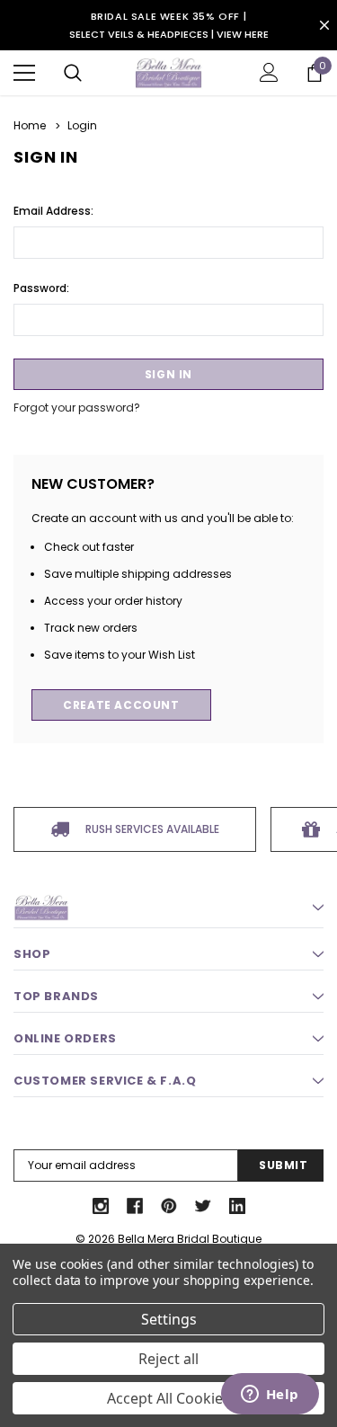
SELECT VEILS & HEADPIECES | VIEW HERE (169, 34)
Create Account (121, 705)
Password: (41, 288)
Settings (169, 1319)
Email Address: (53, 210)
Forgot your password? (76, 407)
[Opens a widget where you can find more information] (269, 1395)
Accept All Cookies (168, 1398)
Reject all (168, 1359)
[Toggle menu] (24, 73)
